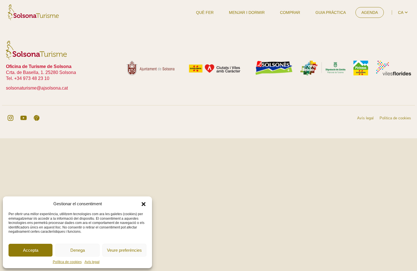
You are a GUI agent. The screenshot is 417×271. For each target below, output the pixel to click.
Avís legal (92, 262)
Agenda (369, 12)
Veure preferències (124, 250)
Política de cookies (67, 262)
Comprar (290, 12)
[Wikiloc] (36, 117)
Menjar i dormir (247, 12)
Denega (77, 250)
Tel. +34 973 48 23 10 (27, 78)
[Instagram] (10, 117)
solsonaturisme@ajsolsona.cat (37, 88)
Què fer (205, 12)
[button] (143, 203)
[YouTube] (23, 117)
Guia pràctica (330, 12)
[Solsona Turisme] (33, 12)
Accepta (30, 250)
